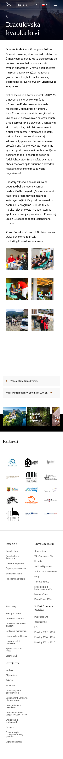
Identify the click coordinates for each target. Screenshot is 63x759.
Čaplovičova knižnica (16, 569)
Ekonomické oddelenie (16, 636)
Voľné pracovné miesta (45, 571)
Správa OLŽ (11, 656)
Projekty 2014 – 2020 (44, 637)
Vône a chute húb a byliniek (24, 381)
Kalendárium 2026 (43, 599)
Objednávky (11, 675)
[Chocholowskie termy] (31, 490)
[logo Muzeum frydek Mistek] (12, 515)
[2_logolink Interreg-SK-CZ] (50, 515)
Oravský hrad (12, 551)
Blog (36, 577)
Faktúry (9, 680)
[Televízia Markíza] (12, 463)
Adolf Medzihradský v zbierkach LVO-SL (26, 392)
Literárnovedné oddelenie (13, 642)
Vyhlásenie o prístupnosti (12, 721)
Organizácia (40, 551)
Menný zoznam (13, 613)
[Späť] (8, 17)
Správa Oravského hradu (14, 650)
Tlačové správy (41, 582)
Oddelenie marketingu (16, 631)
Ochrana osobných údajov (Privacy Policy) (16, 714)
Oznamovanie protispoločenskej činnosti (14, 734)
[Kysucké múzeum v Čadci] (31, 463)
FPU (36, 627)
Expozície (22, 5)
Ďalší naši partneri (43, 566)
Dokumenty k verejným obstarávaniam (17, 699)
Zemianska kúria (14, 574)
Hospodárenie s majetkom (13, 706)
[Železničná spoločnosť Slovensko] (31, 501)
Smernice (10, 685)
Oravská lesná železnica (12, 557)
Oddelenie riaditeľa (15, 619)
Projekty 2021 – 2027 (44, 642)
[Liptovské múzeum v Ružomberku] (12, 478)
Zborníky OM (40, 622)
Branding (10, 727)
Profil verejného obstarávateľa (13, 692)
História (38, 561)
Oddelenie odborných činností (16, 625)
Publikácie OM (41, 617)
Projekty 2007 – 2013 (44, 632)
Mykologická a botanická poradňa (43, 588)
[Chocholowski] (50, 490)
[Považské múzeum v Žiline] (50, 463)
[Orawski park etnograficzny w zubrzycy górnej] (50, 478)
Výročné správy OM (43, 556)
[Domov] (8, 4)
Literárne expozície (15, 563)
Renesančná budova (15, 579)
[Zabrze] (12, 490)
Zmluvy (9, 670)
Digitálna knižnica (14, 742)
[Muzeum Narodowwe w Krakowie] (31, 478)
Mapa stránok (41, 594)
